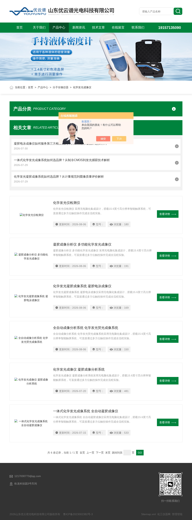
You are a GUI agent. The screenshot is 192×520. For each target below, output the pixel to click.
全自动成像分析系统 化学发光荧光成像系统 (85, 328)
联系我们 (138, 27)
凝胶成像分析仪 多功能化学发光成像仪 (82, 244)
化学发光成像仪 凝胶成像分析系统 (79, 369)
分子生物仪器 (60, 87)
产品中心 (58, 27)
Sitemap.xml (148, 514)
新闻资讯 (78, 27)
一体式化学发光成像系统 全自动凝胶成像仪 (85, 411)
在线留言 (118, 27)
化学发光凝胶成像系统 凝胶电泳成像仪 (82, 286)
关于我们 (39, 27)
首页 (19, 27)
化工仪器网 (163, 514)
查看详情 (164, 214)
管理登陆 (177, 514)
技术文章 (98, 27)
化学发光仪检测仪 (66, 203)
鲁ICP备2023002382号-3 (78, 514)
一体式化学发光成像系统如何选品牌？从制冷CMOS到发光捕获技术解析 (62, 160)
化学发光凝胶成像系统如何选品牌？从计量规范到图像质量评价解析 (59, 176)
